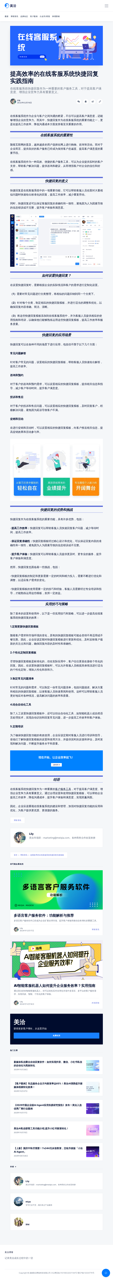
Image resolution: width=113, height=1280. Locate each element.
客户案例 (34, 16)
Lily (31, 833)
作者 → (13, 1166)
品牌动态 (24, 16)
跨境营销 (56, 16)
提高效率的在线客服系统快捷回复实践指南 (47, 855)
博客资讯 (14, 16)
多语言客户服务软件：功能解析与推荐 (44, 915)
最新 (6, 16)
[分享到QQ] (86, 101)
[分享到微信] (79, 101)
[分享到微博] (93, 101)
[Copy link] (100, 101)
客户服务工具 (63, 789)
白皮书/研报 (45, 16)
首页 (15, 855)
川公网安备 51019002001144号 (64, 1273)
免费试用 (56, 1035)
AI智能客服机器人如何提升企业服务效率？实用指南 (54, 985)
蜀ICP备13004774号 (85, 1273)
